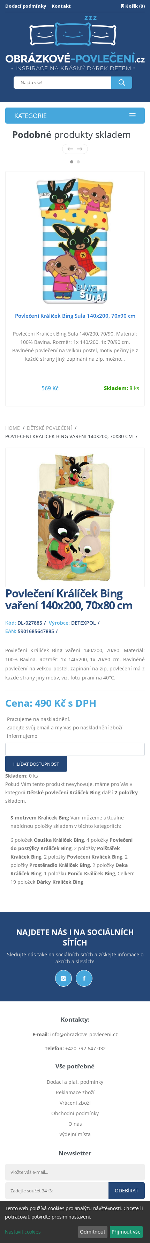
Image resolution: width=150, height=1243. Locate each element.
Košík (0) (134, 6)
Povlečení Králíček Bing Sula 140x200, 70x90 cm (75, 315)
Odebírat (126, 1190)
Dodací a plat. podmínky (75, 1082)
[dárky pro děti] (75, 72)
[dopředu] (79, 149)
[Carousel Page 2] (78, 161)
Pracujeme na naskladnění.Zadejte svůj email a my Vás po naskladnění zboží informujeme (64, 727)
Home (12, 428)
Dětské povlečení (49, 428)
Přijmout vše (126, 1231)
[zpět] (70, 149)
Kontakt (61, 6)
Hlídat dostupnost (36, 764)
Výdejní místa (75, 1134)
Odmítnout (92, 1231)
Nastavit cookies (22, 1231)
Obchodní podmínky (75, 1113)
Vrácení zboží (75, 1102)
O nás (75, 1123)
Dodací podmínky (25, 6)
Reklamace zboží (75, 1092)
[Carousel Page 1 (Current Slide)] (71, 161)
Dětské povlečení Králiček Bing (63, 792)
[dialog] (75, 1222)
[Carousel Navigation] (75, 149)
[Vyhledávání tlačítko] (121, 82)
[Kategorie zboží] (132, 116)
